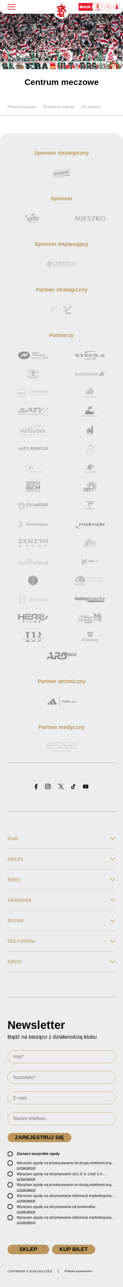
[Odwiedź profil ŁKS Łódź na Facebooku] (36, 787)
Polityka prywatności (78, 1271)
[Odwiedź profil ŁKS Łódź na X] (61, 787)
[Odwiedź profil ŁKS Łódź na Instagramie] (48, 787)
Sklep (28, 1249)
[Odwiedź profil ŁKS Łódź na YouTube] (85, 787)
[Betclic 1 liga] (91, 7)
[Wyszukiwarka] (108, 7)
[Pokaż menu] (11, 7)
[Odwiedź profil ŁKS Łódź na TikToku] (73, 787)
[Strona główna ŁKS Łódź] (61, 11)
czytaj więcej (26, 1168)
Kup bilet (73, 1249)
